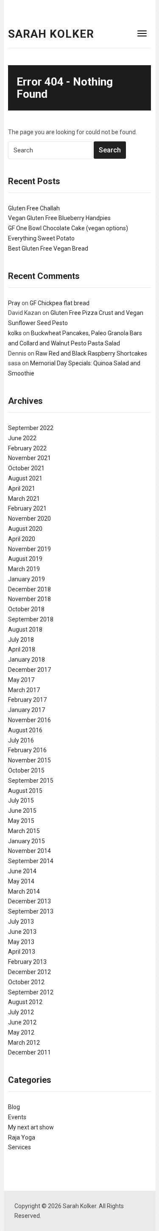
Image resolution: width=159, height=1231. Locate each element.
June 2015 (22, 810)
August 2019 (25, 558)
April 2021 (21, 488)
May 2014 (21, 881)
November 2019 (29, 549)
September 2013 (30, 911)
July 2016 (21, 740)
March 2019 (24, 569)
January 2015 (26, 841)
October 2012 (26, 982)
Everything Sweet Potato (41, 238)
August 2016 (25, 730)
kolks (15, 333)
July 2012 (21, 1012)
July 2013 (21, 921)
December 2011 (29, 1052)
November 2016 (29, 720)
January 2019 (26, 579)
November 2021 (29, 458)
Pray (14, 303)
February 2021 (27, 508)
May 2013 (21, 941)
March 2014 (24, 891)
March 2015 (24, 831)
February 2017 (27, 699)
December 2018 (29, 589)
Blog (14, 1107)
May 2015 (21, 820)
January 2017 (26, 710)
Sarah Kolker (51, 34)
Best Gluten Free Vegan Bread (48, 248)
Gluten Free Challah (34, 208)
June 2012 (22, 1022)
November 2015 (29, 760)
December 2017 (29, 669)
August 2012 (25, 1002)
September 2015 (30, 780)
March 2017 (24, 690)
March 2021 (24, 498)
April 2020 (21, 538)
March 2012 (24, 1042)
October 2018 (26, 609)
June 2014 (22, 871)
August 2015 (25, 790)
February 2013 (27, 961)
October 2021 (26, 468)
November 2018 (29, 599)
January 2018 (26, 659)
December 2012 (29, 972)
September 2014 (30, 861)
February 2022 (27, 448)
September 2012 (30, 992)
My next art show (31, 1127)
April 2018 (21, 649)
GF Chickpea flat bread (59, 303)
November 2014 (29, 850)
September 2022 (30, 428)
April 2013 (21, 951)
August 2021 (25, 478)
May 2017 (21, 679)
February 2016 (27, 750)
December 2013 (29, 901)
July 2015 (21, 800)
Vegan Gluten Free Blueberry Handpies (59, 218)
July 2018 (21, 639)
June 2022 (22, 438)
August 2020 (25, 528)
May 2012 (21, 1032)
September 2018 (30, 619)
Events (17, 1117)
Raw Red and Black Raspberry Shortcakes (91, 353)
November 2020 (29, 518)
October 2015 (26, 770)
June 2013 (22, 931)
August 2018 (25, 629)
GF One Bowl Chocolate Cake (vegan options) (68, 228)
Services (19, 1147)
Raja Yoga (21, 1137)
